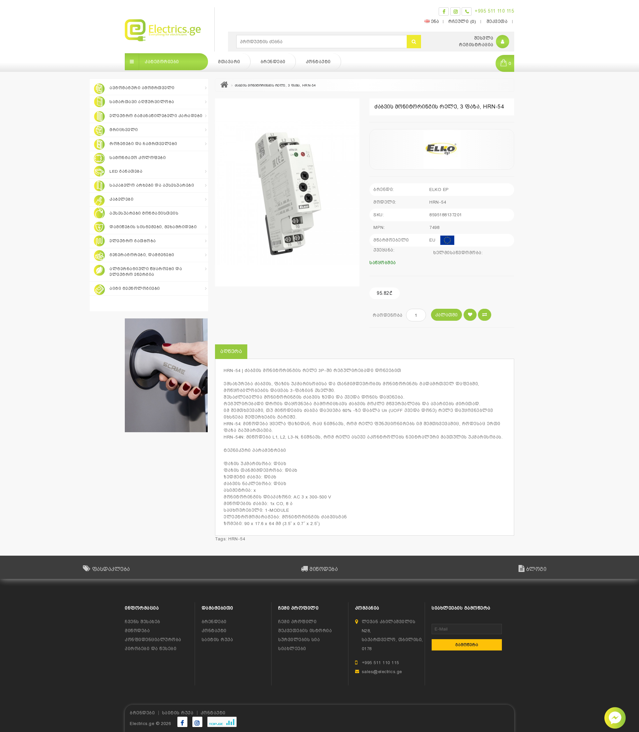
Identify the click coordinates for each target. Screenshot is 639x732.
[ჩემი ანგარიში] (503, 41)
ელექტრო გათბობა (132, 241)
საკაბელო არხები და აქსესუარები (151, 185)
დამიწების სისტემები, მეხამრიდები (153, 227)
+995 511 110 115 (494, 11)
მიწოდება (137, 630)
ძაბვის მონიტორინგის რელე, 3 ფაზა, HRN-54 (275, 85)
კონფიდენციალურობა (153, 639)
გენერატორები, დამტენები (141, 255)
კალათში (446, 314)
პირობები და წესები (150, 648)
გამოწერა (466, 644)
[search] (414, 41)
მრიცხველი (123, 129)
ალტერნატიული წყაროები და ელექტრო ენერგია (145, 272)
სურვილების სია (299, 639)
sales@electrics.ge (382, 671)
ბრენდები (273, 61)
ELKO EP (439, 189)
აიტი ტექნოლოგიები (134, 288)
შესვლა (484, 38)
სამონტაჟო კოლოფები (137, 157)
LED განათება (125, 171)
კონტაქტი (318, 61)
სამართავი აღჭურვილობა (141, 101)
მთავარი (229, 61)
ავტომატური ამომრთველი (142, 88)
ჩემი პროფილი (297, 621)
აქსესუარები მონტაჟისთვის (143, 213)
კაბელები (121, 199)
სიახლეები (292, 648)
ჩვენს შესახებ (142, 621)
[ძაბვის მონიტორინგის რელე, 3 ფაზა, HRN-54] (287, 192)
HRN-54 (236, 538)
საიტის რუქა (217, 639)
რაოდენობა (388, 315)
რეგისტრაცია (476, 44)
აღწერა (231, 351)
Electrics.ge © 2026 (150, 723)
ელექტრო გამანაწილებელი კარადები (156, 115)
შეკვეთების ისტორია (305, 630)
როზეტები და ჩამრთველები (143, 143)
